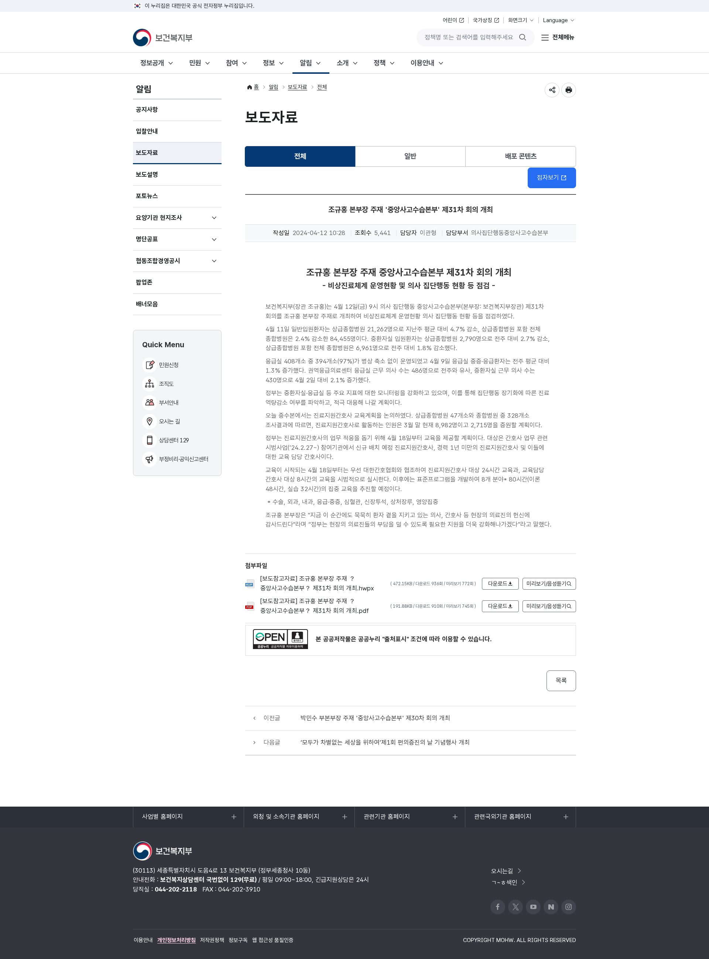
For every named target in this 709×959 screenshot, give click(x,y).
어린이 (450, 20)
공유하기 (552, 90)
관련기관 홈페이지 (386, 820)
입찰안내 (147, 131)
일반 (410, 156)
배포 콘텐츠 (521, 156)
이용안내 (422, 63)
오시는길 (502, 871)
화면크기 (517, 20)
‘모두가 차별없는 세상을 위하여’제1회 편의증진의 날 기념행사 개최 (385, 742)
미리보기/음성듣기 (546, 583)
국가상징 (482, 20)
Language (555, 20)
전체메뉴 (563, 37)
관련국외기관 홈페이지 (502, 820)
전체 (322, 87)
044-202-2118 (176, 889)
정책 (380, 63)
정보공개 (152, 63)
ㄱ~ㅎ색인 (504, 882)
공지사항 (147, 109)
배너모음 (147, 304)
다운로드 (497, 583)
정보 (269, 63)
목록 (561, 680)
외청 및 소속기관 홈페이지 (286, 820)
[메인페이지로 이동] (162, 37)
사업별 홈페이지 (162, 820)
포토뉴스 (147, 196)
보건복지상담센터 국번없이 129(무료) (208, 879)
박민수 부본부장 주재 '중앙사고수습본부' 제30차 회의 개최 (375, 718)
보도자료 (147, 152)
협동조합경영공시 (169, 264)
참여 (232, 63)
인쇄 (568, 90)
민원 (195, 63)
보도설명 (147, 174)
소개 (343, 63)
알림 (306, 63)
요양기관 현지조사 (170, 221)
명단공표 (158, 243)
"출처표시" (395, 639)
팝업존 (144, 282)
